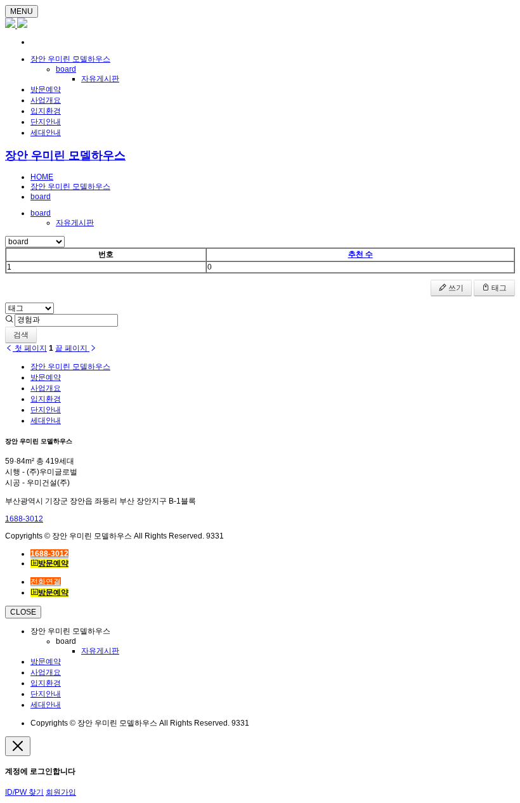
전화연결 (45, 581)
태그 (498, 288)
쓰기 (455, 288)
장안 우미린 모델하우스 (70, 59)
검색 (21, 334)
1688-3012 (24, 518)
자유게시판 (100, 78)
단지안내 (45, 121)
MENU (21, 11)
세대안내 (45, 132)
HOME (41, 177)
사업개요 (45, 100)
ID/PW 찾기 (24, 792)
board (66, 69)
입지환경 (45, 111)
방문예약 (45, 89)
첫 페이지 (30, 348)
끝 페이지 (72, 348)
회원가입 (61, 792)
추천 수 (360, 254)
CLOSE (23, 612)
